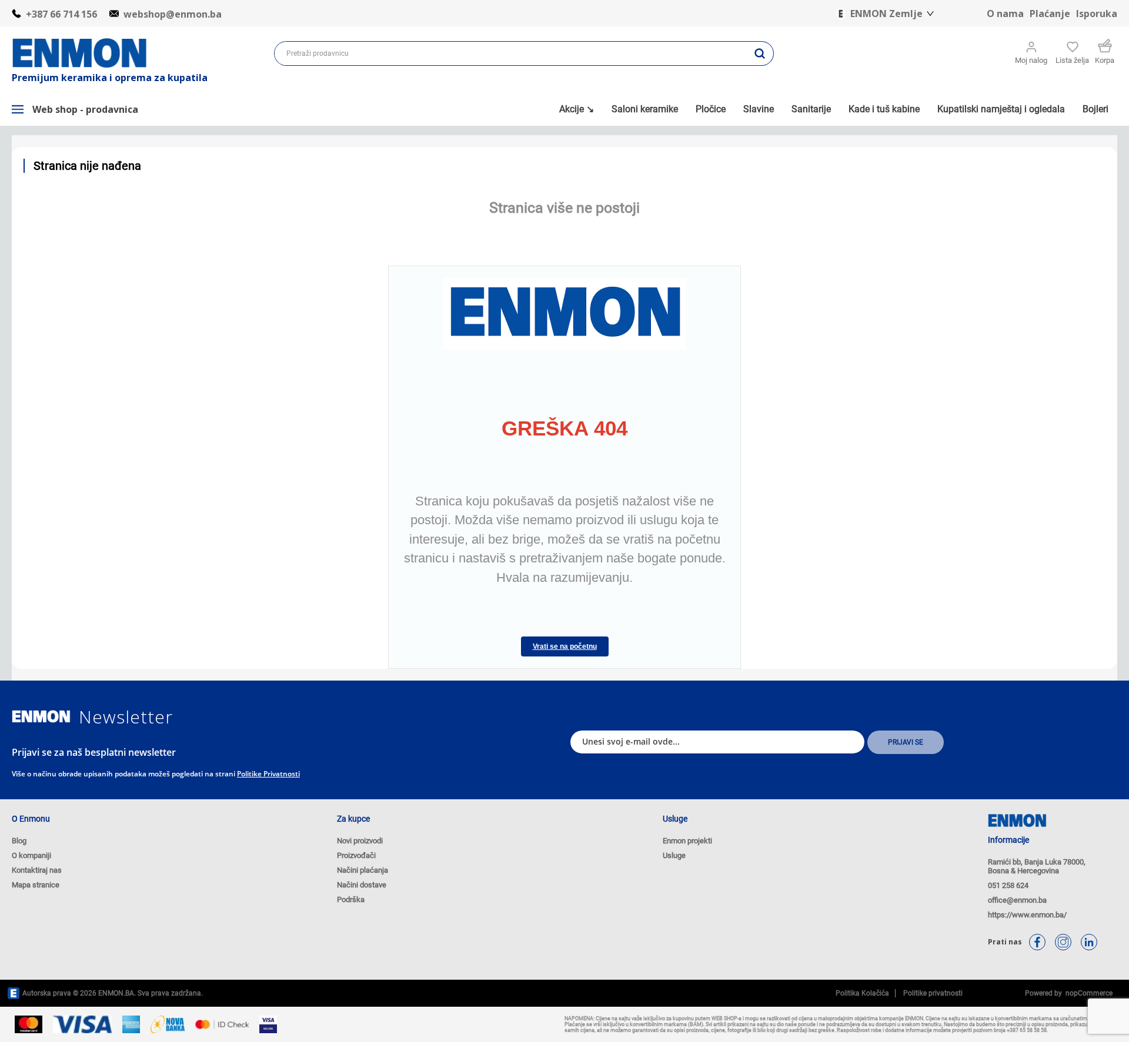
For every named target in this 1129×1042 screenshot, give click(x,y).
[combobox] (510, 53)
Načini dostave (361, 884)
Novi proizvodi (360, 840)
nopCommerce (1087, 993)
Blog (19, 840)
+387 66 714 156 (61, 14)
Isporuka (1096, 13)
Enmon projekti (687, 840)
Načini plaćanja (362, 870)
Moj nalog (1031, 60)
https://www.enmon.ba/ (1027, 914)
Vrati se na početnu (565, 646)
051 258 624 (1008, 885)
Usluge (674, 855)
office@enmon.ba (1017, 900)
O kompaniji (31, 855)
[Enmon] (41, 716)
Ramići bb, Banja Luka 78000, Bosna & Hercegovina (1036, 866)
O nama (1005, 13)
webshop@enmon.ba (172, 14)
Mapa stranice (35, 884)
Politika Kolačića (862, 993)
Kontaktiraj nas (37, 870)
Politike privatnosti (268, 774)
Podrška (351, 899)
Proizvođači (356, 855)
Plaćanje (1050, 13)
